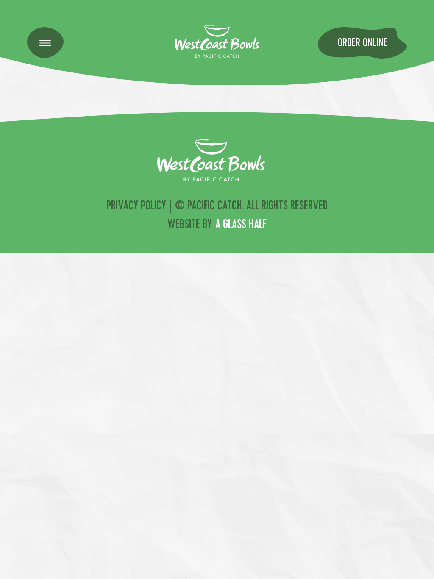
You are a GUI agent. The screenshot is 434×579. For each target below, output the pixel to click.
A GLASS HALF (241, 225)
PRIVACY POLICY (136, 206)
